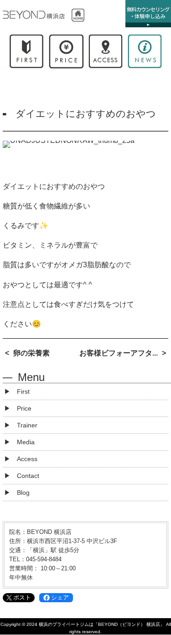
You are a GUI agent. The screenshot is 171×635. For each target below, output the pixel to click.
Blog (23, 492)
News (144, 53)
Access (105, 53)
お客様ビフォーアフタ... (118, 353)
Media (26, 442)
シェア (60, 597)
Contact (28, 475)
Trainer (27, 425)
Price (65, 53)
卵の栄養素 (31, 353)
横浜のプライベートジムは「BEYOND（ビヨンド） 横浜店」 (102, 624)
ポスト (22, 597)
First (26, 53)
